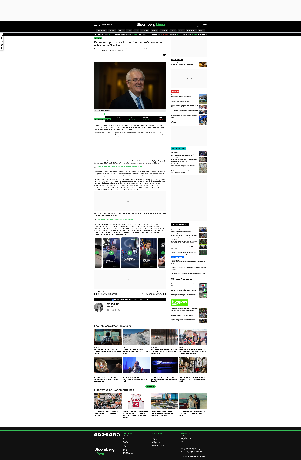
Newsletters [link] (112, 30)
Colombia (98, 38)
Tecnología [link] (154, 30)
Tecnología (183, 439)
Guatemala (125, 455)
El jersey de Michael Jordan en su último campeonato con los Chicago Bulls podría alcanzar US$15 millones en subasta (136, 414)
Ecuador (125, 446)
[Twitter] (110, 310)
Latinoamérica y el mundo (129, 435)
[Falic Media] (197, 26)
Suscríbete (183, 435)
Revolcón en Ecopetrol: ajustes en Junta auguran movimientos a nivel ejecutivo (120, 166)
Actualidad (154, 439)
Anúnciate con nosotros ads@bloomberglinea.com (192, 449)
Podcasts (154, 444)
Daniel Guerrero (100, 114)
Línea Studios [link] (164, 30)
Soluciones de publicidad (186, 452)
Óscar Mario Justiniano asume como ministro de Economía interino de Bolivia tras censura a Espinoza (193, 351)
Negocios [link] (173, 30)
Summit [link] (129, 30)
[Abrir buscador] (99, 25)
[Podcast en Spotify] (118, 434)
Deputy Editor (110, 306)
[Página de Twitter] (99, 434)
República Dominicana (128, 453)
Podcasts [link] (181, 30)
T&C (182, 441)
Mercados (154, 437)
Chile (124, 444)
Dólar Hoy (154, 438)
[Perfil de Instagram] (106, 434)
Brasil (124, 437)
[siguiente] (164, 294)
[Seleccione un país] (112, 25)
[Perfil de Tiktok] (114, 434)
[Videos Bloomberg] (189, 279)
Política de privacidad (185, 437)
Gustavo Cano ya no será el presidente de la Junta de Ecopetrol (115, 219)
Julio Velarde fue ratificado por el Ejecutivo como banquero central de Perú (135, 379)
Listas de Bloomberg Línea (158, 445)
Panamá (125, 448)
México (124, 438)
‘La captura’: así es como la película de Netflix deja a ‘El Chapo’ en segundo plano (192, 413)
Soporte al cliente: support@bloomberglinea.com (192, 451)
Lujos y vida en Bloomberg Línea (114, 390)
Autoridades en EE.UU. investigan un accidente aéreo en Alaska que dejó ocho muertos (106, 379)
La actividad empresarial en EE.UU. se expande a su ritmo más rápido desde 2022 (192, 379)
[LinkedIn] (116, 310)
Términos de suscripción (186, 438)
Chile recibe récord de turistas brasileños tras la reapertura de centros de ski (136, 351)
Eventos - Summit (185, 447)
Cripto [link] (136, 30)
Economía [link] (201, 30)
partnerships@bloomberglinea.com (189, 448)
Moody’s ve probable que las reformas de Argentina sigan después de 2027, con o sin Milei (164, 351)
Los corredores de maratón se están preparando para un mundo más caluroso (106, 413)
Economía (154, 435)
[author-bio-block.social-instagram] (113, 310)
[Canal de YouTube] (103, 434)
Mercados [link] (121, 30)
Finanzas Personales (156, 442)
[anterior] (95, 294)
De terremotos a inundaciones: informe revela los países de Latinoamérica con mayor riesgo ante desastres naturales (183, 315)
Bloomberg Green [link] (191, 30)
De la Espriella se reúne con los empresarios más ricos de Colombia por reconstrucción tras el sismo (108, 295)
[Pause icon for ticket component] (95, 34)
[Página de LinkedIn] (110, 434)
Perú (124, 445)
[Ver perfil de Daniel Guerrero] (100, 307)
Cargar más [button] (150, 386)
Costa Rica (125, 450)
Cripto (153, 441)
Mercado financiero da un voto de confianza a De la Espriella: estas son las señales (152, 294)
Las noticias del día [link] (101, 30)
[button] (164, 55)
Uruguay (125, 449)
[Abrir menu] (95, 25)
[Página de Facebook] (95, 434)
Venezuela (125, 442)
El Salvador (125, 452)
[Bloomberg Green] (189, 302)
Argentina (125, 439)
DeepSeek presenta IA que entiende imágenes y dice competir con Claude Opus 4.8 (164, 379)
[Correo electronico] (108, 310)
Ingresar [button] (205, 24)
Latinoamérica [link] (144, 30)
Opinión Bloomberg (177, 257)
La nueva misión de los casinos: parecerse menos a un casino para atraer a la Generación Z (162, 413)
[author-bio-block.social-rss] (119, 310)
